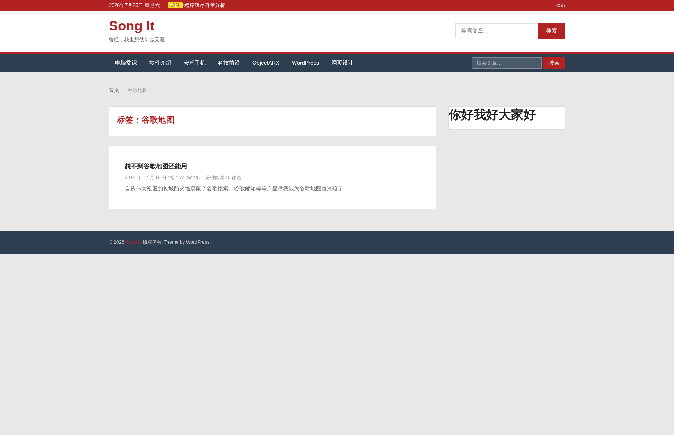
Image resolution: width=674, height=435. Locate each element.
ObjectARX (265, 63)
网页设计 (342, 63)
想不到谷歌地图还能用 (156, 166)
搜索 (551, 31)
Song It (132, 25)
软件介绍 (160, 63)
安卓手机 (195, 63)
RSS (560, 5)
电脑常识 (126, 63)
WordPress (305, 63)
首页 (114, 90)
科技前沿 (229, 63)
